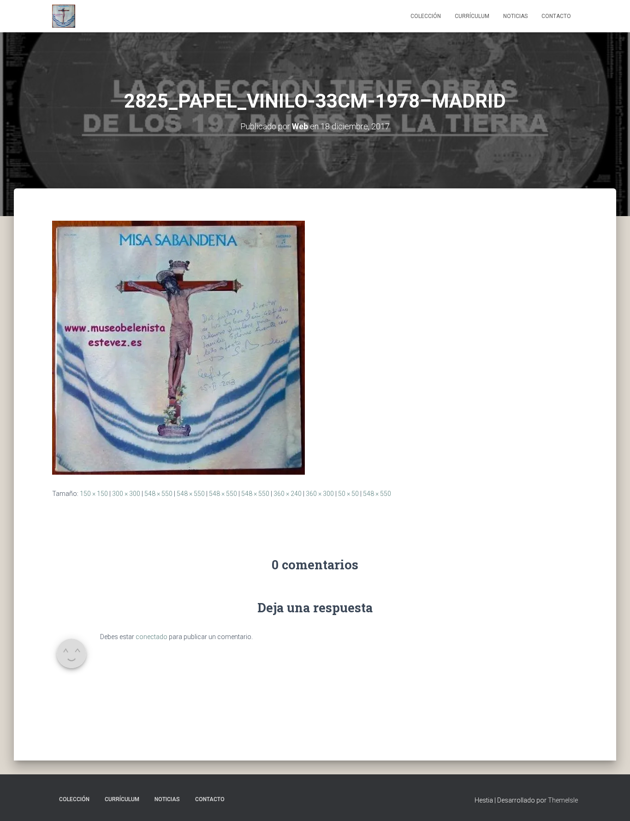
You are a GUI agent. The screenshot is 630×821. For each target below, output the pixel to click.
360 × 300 (320, 493)
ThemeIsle (563, 800)
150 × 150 (94, 493)
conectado (151, 636)
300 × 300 (126, 493)
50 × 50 (348, 493)
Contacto (556, 16)
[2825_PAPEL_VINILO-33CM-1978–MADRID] (178, 347)
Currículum (472, 16)
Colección (425, 16)
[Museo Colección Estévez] (63, 16)
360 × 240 (287, 493)
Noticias (515, 16)
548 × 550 (158, 493)
